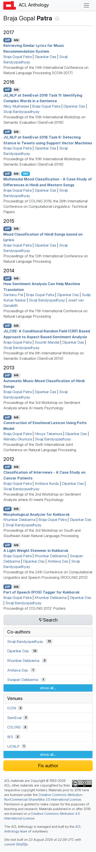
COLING (14, 727)
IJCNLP (13, 746)
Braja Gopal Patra (17, 56)
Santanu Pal (13, 295)
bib (16, 40)
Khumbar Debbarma (19, 519)
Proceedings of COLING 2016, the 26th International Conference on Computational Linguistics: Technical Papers (45, 206)
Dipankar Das (45, 56)
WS (10, 737)
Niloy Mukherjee (16, 106)
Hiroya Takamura (48, 433)
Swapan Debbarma (22, 679)
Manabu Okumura (17, 439)
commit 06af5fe (16, 844)
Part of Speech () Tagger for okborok (41, 592)
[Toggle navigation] (86, 5)
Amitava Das (58, 561)
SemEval (14, 717)
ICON (11, 708)
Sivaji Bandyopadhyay (21, 111)
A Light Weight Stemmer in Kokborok (35, 550)
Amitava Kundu (47, 483)
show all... (48, 688)
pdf (7, 40)
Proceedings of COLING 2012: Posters (34, 608)
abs (25, 173)
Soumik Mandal (47, 342)
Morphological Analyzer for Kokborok (36, 514)
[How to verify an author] (56, 18)
